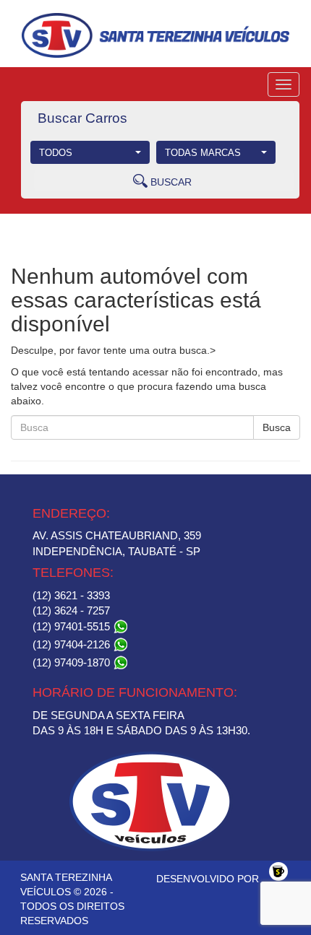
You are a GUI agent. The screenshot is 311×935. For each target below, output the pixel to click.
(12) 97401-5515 (73, 626)
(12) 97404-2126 (73, 644)
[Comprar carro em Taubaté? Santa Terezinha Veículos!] (155, 35)
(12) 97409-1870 (73, 662)
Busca (277, 427)
